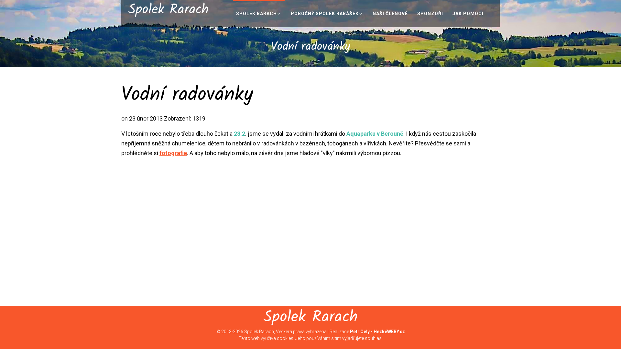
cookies (285, 338)
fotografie (173, 153)
